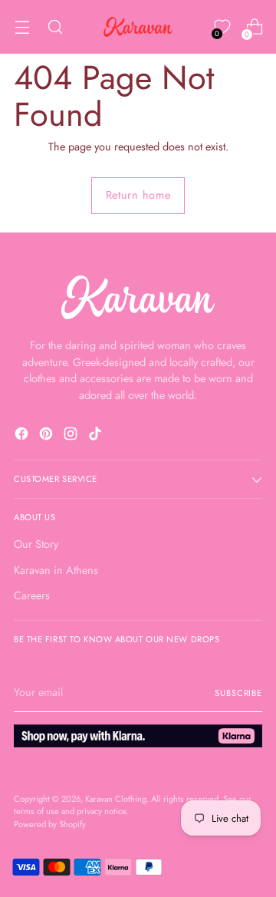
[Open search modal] (55, 27)
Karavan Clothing (115, 799)
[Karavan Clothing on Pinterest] (47, 436)
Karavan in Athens (56, 570)
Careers (32, 595)
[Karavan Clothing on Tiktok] (96, 436)
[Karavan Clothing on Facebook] (23, 436)
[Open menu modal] (22, 27)
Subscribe (238, 693)
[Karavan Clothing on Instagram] (72, 436)
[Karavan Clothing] (138, 27)
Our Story (36, 544)
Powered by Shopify (50, 824)
